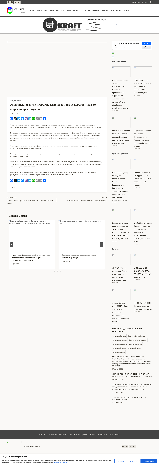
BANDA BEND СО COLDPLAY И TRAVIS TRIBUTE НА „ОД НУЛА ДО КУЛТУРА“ (143, 272)
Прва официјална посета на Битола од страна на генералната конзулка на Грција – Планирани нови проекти (31, 258)
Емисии (77, 435)
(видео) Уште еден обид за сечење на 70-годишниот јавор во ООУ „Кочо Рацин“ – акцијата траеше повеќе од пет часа (121, 231)
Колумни (60, 10)
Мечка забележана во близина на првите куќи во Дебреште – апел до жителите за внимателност (121, 137)
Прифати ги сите (149, 461)
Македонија (49, 10)
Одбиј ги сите (134, 461)
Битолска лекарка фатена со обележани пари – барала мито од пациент (30, 200)
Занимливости (107, 10)
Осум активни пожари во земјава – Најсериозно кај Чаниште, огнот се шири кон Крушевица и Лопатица (143, 138)
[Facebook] (8, 2)
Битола (13, 187)
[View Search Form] (150, 2)
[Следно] (101, 244)
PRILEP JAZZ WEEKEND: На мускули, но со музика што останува (143, 306)
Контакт (144, 2)
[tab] (54, 271)
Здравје (95, 10)
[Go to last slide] (11, 244)
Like (147, 43)
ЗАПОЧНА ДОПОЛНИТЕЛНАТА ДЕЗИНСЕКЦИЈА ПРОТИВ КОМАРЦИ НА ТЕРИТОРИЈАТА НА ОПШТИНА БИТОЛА (130, 410)
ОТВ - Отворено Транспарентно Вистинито (129, 44)
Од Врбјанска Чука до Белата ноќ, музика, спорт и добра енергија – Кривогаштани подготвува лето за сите (143, 232)
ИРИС (11, 101)
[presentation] (32, 235)
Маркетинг (136, 2)
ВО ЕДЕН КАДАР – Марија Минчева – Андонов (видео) (87, 199)
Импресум (28, 446)
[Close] (157, 456)
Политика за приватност (61, 462)
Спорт (119, 10)
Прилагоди (120, 461)
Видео (68, 10)
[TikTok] (19, 2)
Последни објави (119, 61)
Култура (86, 10)
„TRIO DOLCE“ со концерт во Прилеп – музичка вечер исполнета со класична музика (142, 86)
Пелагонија (18, 101)
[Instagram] (11, 2)
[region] (79, 459)
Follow (147, 47)
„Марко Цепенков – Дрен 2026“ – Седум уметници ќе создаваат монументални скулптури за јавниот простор (120, 312)
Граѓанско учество (120, 153)
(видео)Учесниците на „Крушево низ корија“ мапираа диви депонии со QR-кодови (143, 178)
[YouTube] (15, 2)
